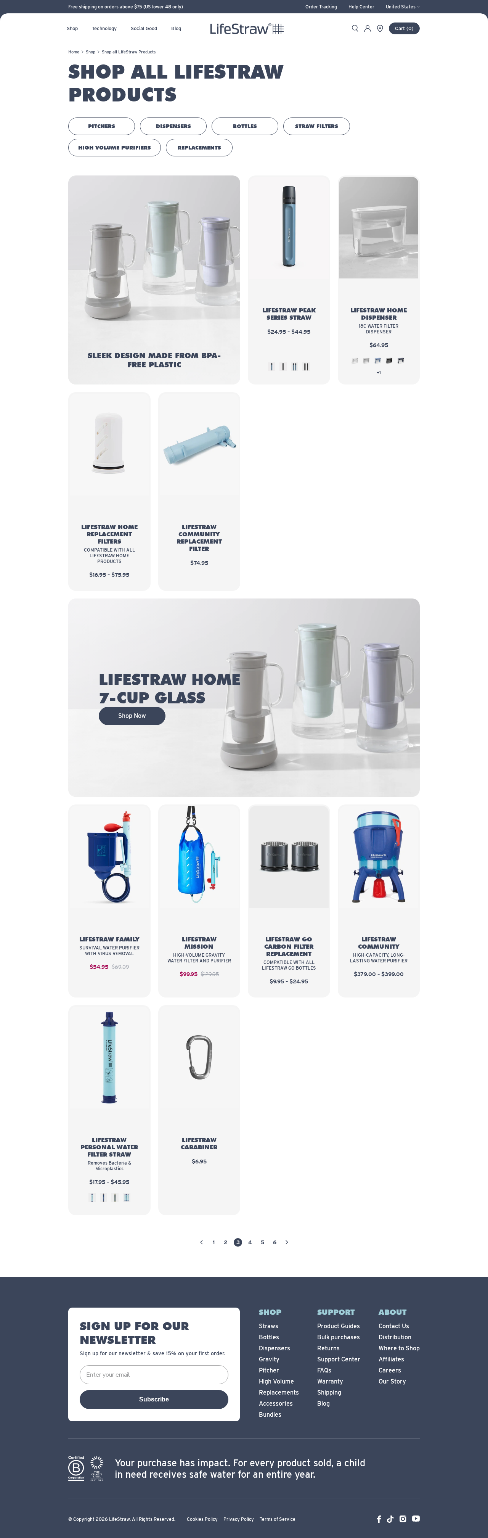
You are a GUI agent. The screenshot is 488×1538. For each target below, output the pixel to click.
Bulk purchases (338, 1337)
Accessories (276, 1403)
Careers (390, 1370)
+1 (379, 372)
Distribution (395, 1337)
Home (73, 52)
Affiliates (391, 1359)
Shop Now (132, 715)
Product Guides (338, 1326)
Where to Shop (399, 1348)
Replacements (279, 1392)
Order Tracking (321, 7)
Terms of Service (277, 1519)
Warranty (330, 1381)
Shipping (329, 1392)
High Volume (276, 1381)
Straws (268, 1326)
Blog (323, 1403)
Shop (90, 52)
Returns (328, 1348)
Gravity (269, 1359)
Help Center (361, 7)
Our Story (392, 1381)
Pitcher (269, 1370)
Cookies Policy (202, 1519)
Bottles (269, 1337)
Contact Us (394, 1326)
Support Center (338, 1359)
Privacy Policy (238, 1519)
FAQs (324, 1370)
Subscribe (154, 1399)
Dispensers (274, 1348)
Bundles (270, 1414)
